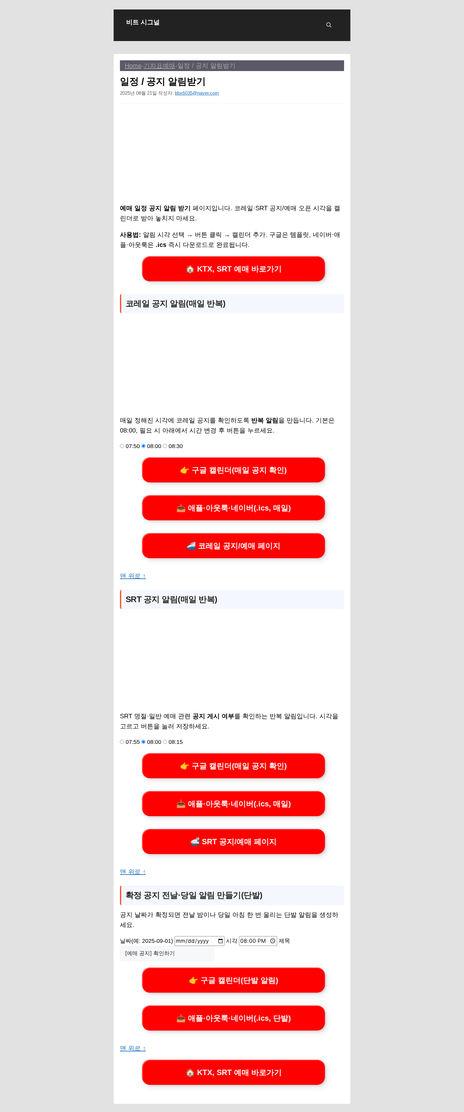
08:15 (175, 742)
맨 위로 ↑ (133, 575)
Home (133, 65)
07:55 (132, 742)
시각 (232, 941)
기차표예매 (159, 65)
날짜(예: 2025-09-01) (147, 941)
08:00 (153, 446)
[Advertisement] (232, 156)
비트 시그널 (143, 22)
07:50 (132, 446)
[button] (329, 25)
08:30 (175, 446)
